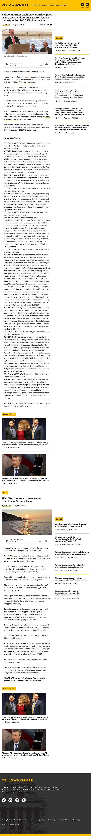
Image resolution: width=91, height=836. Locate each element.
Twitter (44, 24)
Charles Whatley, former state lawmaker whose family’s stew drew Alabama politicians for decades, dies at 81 (25, 443)
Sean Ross (6, 25)
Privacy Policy (7, 820)
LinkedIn (47, 24)
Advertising (76, 820)
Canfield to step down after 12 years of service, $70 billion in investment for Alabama (67, 45)
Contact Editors (63, 820)
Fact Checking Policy (37, 820)
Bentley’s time (9, 90)
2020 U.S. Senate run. (27, 130)
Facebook (51, 24)
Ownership (51, 820)
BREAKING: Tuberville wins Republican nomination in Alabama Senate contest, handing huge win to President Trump (72, 127)
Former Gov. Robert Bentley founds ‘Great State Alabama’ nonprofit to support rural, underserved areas (70, 77)
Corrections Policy (20, 820)
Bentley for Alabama (28, 82)
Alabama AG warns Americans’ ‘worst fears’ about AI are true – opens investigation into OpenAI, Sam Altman (25, 479)
